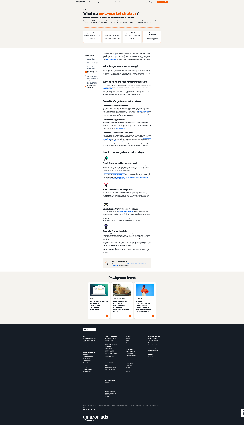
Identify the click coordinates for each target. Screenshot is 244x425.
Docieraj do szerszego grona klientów (89, 341)
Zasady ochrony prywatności (104, 405)
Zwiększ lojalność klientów (88, 348)
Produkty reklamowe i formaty (89, 353)
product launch (112, 55)
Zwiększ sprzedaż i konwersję (89, 345)
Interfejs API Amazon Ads (110, 386)
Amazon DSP (107, 382)
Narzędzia (114, 2)
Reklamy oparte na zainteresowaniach (120, 405)
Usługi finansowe (129, 349)
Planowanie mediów (109, 340)
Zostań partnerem (151, 358)
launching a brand (107, 124)
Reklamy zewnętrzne (87, 369)
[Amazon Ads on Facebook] (94, 410)
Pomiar (108, 2)
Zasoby (149, 342)
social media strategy (118, 140)
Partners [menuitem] (150, 354)
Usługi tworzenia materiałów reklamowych (111, 354)
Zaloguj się (152, 2)
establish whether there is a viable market (114, 173)
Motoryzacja (128, 338)
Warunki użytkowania (92, 405)
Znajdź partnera (151, 356)
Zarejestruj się (162, 2)
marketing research (117, 174)
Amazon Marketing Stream (110, 367)
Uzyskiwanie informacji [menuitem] (154, 336)
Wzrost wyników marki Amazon (109, 365)
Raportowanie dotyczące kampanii (110, 370)
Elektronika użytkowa (130, 342)
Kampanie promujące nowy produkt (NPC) (110, 394)
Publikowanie (129, 361)
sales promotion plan (111, 59)
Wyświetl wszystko (87, 371)
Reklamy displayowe (87, 362)
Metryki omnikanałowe (109, 372)
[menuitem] (89, 366)
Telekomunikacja (129, 363)
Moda (127, 347)
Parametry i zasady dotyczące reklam (154, 345)
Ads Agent (107, 396)
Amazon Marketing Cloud (110, 384)
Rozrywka (128, 344)
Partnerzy (122, 2)
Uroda (127, 340)
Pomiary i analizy (109, 362)
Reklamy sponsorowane (88, 356)
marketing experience (143, 111)
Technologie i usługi (110, 380)
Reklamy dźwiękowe (87, 367)
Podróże (128, 367)
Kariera (84, 407)
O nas (84, 405)
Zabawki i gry (129, 365)
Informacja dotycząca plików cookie (137, 405)
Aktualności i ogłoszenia (153, 350)
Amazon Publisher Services (110, 389)
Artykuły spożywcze (130, 351)
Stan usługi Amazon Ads (151, 405)
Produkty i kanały (99, 2)
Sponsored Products (87, 358)
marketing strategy (108, 88)
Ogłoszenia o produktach (153, 340)
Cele (90, 2)
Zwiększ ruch (86, 343)
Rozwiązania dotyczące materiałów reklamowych (111, 346)
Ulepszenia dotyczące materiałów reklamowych (110, 351)
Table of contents (90, 55)
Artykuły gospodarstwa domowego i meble (131, 356)
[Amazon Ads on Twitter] (86, 410)
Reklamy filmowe (86, 364)
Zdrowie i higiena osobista (131, 353)
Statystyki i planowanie (111, 336)
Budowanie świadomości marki (89, 338)
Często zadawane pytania (153, 348)
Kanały (128, 372)
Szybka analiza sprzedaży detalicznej (110, 375)
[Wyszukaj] (146, 2)
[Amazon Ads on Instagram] (89, 410)
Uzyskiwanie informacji (133, 2)
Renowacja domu (129, 358)
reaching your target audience (125, 211)
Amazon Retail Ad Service (110, 391)
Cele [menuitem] (84, 336)
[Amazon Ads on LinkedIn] (84, 410)
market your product (120, 128)
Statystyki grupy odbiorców (110, 338)
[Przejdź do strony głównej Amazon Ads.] (95, 418)
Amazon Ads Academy (152, 338)
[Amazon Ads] (79, 2)
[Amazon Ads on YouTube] (91, 410)
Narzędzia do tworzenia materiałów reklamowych (110, 357)
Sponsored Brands (87, 360)
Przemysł (128, 336)
